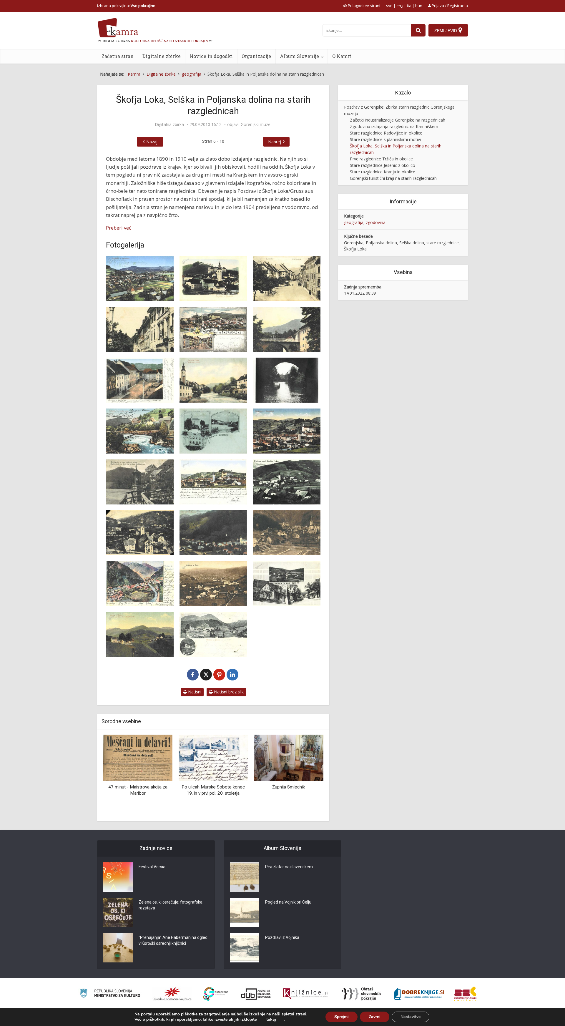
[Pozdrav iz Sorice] (213, 634)
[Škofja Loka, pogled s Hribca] (140, 278)
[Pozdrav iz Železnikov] (140, 583)
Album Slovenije (299, 56)
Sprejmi (341, 1017)
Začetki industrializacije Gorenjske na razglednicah (397, 120)
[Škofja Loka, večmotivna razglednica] (213, 431)
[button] (308, 775)
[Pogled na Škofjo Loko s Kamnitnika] (213, 481)
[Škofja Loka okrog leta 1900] (140, 380)
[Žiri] (213, 583)
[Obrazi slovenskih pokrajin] (361, 994)
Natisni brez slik (228, 692)
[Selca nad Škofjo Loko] (213, 532)
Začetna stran (118, 56)
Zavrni (374, 1017)
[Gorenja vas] (286, 583)
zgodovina (375, 222)
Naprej (274, 142)
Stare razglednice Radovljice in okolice (386, 133)
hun (418, 5)
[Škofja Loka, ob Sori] (213, 380)
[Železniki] (286, 532)
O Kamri (342, 56)
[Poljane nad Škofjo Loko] (286, 481)
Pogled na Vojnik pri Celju (288, 902)
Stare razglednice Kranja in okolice (382, 172)
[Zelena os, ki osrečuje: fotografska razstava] (118, 912)
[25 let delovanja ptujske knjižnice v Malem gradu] (288, 757)
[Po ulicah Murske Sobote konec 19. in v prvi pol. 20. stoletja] (137, 757)
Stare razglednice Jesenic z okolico (382, 165)
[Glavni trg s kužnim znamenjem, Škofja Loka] (140, 329)
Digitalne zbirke (161, 56)
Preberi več (118, 227)
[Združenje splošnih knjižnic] (465, 994)
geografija (353, 222)
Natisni (194, 692)
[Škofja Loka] (213, 278)
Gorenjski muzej (256, 124)
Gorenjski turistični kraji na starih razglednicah (393, 178)
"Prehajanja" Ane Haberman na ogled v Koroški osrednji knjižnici (173, 940)
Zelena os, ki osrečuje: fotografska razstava (170, 905)
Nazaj (151, 142)
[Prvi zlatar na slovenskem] (244, 877)
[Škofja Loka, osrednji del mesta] (286, 431)
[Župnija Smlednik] (213, 757)
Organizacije (256, 56)
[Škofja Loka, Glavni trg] (286, 278)
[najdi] (418, 30)
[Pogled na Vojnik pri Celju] (244, 912)
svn (389, 5)
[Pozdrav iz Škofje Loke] (213, 329)
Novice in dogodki (211, 56)
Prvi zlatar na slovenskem (289, 866)
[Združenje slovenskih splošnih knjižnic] (305, 994)
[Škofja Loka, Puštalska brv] (140, 431)
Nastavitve (411, 1017)
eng (399, 5)
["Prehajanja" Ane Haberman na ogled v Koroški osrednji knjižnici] (118, 947)
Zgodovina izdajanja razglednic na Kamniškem (394, 126)
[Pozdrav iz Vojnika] (244, 947)
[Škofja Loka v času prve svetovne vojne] (140, 481)
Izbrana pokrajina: (126, 5)
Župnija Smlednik (213, 787)
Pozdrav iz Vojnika (282, 937)
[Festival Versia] (118, 877)
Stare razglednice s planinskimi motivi (385, 139)
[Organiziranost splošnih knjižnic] (172, 994)
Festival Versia (152, 866)
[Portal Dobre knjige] (419, 994)
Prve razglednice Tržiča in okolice (381, 159)
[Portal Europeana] (216, 994)
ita (409, 5)
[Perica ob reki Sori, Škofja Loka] (286, 380)
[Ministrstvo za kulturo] (110, 994)
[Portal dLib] (256, 994)
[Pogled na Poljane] (140, 532)
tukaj (271, 1019)
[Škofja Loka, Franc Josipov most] (286, 329)
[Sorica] (140, 634)
